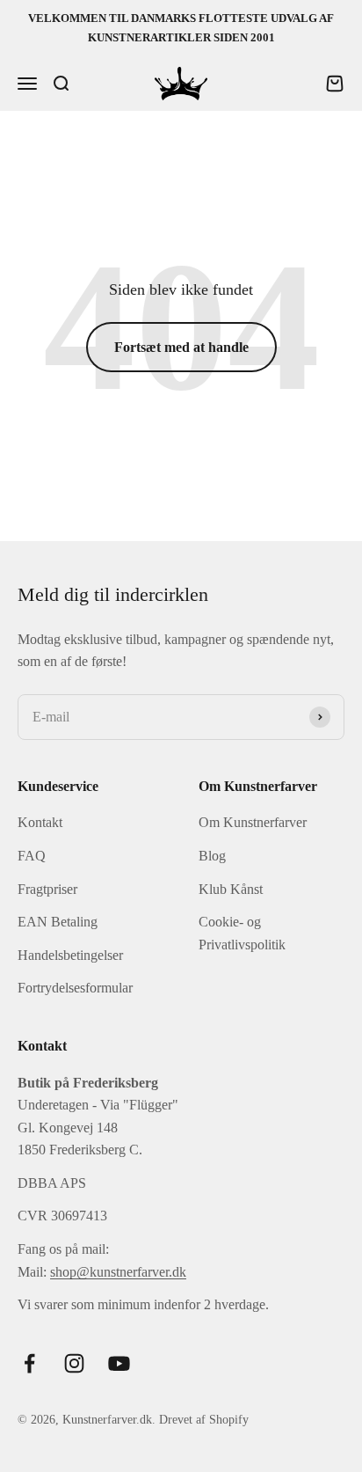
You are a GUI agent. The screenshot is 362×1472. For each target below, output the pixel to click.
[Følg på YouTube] (119, 1363)
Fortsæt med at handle (181, 347)
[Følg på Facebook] (29, 1363)
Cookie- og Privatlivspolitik (242, 933)
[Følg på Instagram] (74, 1363)
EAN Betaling (58, 921)
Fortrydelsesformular (75, 987)
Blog (212, 855)
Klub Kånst (231, 889)
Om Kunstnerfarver (253, 822)
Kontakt (40, 822)
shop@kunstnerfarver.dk (118, 1271)
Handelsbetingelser (70, 955)
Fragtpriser (47, 889)
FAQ (32, 855)
